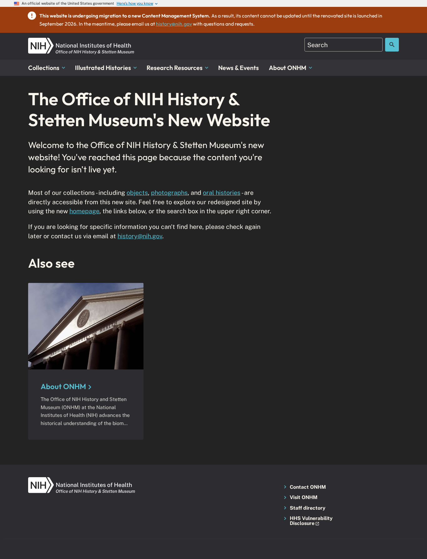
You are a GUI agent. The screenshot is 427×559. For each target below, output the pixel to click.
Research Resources (175, 68)
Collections (43, 68)
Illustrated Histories (103, 68)
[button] (309, 521)
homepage (84, 211)
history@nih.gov (174, 24)
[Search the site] (392, 45)
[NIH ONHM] (81, 41)
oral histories (221, 192)
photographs (169, 192)
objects (137, 192)
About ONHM (287, 68)
